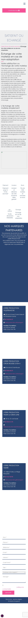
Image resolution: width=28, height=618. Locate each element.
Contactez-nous (13, 10)
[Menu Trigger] (24, 4)
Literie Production (6, 46)
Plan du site (9, 599)
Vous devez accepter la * (13, 588)
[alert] (2, 615)
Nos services (16, 46)
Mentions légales (17, 599)
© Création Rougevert (14, 601)
